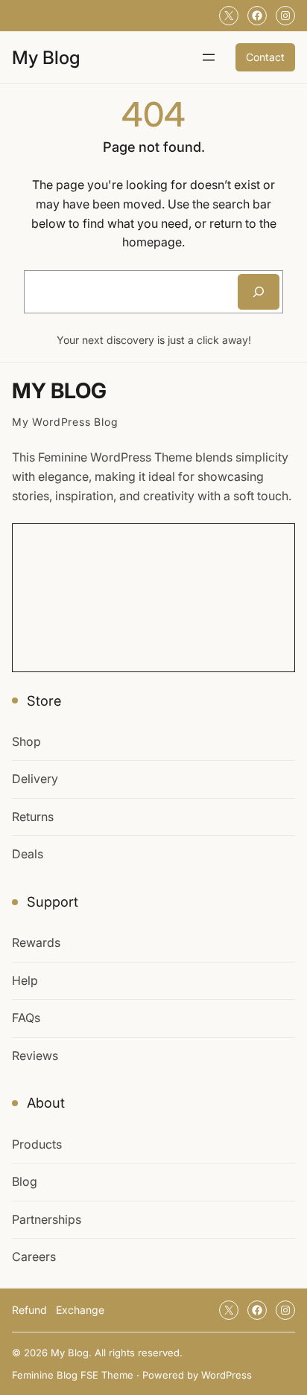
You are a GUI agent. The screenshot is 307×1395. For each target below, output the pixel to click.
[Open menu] (209, 57)
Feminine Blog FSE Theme (72, 1375)
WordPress (226, 1375)
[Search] (258, 292)
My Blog (46, 57)
